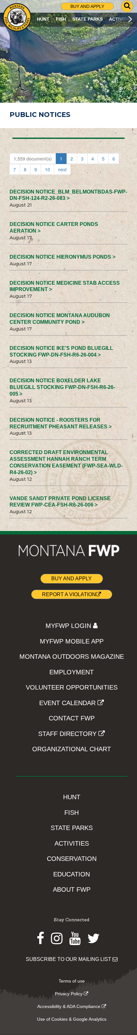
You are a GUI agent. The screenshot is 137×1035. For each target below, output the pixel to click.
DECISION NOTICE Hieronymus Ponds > (62, 257)
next (62, 169)
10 (47, 169)
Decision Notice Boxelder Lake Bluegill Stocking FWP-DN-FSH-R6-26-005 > (62, 387)
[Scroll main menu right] (130, 19)
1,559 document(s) (33, 158)
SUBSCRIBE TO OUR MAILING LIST (69, 959)
